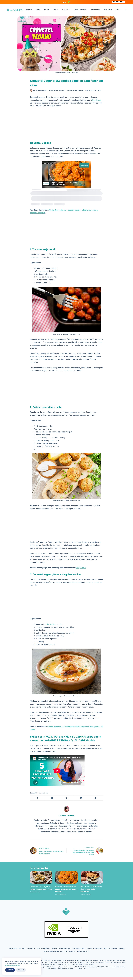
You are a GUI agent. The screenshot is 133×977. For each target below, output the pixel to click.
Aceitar (10, 970)
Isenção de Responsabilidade (53, 951)
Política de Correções (94, 948)
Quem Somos (13, 948)
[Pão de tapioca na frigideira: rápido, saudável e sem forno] (41, 877)
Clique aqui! (81, 568)
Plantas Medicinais (80, 10)
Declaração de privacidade (61, 948)
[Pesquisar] (125, 10)
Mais (117, 10)
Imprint (121, 948)
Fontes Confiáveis (43, 948)
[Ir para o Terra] (66, 2)
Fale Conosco (70, 951)
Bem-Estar (108, 10)
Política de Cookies (110, 948)
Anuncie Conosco (83, 951)
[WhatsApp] (95, 798)
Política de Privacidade (12, 965)
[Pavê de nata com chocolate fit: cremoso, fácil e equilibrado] (92, 877)
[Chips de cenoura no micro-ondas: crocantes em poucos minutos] (66, 877)
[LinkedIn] (81, 798)
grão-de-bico (50, 624)
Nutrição (65, 10)
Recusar (21, 970)
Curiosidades (95, 10)
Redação (22, 948)
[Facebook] (37, 798)
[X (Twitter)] (52, 798)
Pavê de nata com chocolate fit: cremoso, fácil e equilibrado (91, 889)
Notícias (29, 10)
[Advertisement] (66, 123)
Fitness (55, 10)
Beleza (46, 10)
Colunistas (31, 948)
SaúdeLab (96, 100)
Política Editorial (79, 948)
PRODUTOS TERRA (118, 1)
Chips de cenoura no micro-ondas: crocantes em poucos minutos (66, 889)
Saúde (38, 10)
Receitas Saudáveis (95, 90)
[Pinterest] (66, 798)
